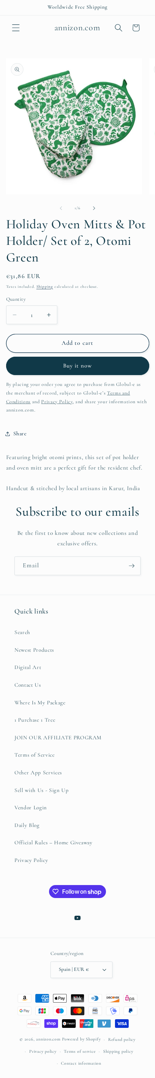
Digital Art (27, 667)
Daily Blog (27, 825)
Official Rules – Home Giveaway (53, 842)
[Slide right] (94, 208)
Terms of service (80, 1051)
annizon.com (48, 1039)
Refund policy (122, 1039)
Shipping (44, 286)
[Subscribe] (131, 565)
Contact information (81, 1063)
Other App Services (38, 772)
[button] (16, 27)
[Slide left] (61, 208)
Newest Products (34, 650)
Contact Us (27, 685)
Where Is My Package (40, 702)
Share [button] (20, 433)
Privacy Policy (31, 860)
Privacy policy (43, 1051)
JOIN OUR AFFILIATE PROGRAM (58, 737)
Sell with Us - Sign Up (41, 790)
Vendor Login (30, 807)
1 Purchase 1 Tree (34, 720)
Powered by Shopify (81, 1039)
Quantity (16, 299)
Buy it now (77, 365)
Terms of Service (34, 755)
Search (22, 632)
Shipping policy (118, 1051)
